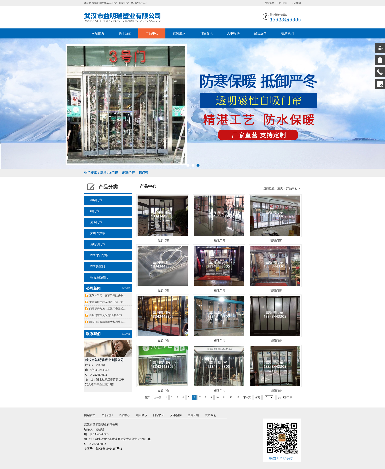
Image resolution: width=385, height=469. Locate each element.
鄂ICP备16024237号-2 (108, 448)
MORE (126, 288)
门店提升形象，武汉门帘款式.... (107, 308)
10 (217, 397)
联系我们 (287, 33)
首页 (147, 397)
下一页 (247, 397)
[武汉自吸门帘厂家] (122, 17)
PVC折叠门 (97, 266)
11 (224, 397)
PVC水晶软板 (99, 255)
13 (238, 397)
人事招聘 (233, 33)
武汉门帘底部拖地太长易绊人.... (107, 321)
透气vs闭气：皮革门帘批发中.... (107, 295)
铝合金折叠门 (99, 277)
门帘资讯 (206, 33)
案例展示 (179, 33)
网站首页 (269, 3)
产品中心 (152, 33)
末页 (257, 397)
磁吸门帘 (96, 200)
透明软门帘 (97, 244)
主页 (280, 188)
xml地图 (296, 3)
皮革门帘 (96, 222)
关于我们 (283, 3)
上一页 (157, 397)
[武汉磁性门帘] (192, 103)
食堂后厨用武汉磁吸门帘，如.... (107, 302)
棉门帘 (94, 211)
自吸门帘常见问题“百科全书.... (106, 315)
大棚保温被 (97, 233)
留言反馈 (260, 33)
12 (231, 397)
